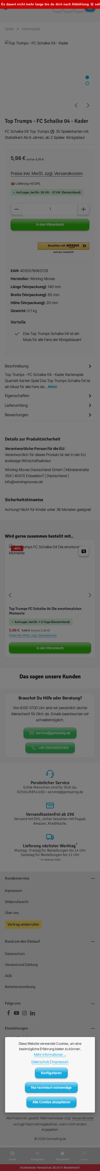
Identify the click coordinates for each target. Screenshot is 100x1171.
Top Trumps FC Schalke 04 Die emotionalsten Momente (45, 611)
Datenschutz (15, 954)
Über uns (12, 913)
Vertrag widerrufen (23, 924)
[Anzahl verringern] (16, 209)
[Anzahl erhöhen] (83, 209)
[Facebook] (9, 1014)
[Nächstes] (88, 105)
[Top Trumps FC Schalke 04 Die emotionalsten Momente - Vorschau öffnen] (83, 551)
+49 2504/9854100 (53, 748)
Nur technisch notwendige (51, 1087)
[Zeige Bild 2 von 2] (87, 83)
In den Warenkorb (50, 224)
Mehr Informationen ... (50, 1054)
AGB (8, 976)
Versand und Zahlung (21, 965)
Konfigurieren (51, 1073)
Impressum (13, 891)
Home (12, 1159)
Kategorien (37, 1159)
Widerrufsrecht (16, 902)
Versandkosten (83, 1118)
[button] (63, 248)
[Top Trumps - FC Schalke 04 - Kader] (50, 76)
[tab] (49, 376)
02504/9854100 (31, 791)
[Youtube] (17, 1014)
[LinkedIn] (32, 1014)
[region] (50, 76)
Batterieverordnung (20, 987)
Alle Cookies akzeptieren (51, 1102)
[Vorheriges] (76, 105)
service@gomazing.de (53, 733)
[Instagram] (25, 1014)
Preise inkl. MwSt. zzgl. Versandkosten (47, 173)
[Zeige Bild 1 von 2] (87, 77)
